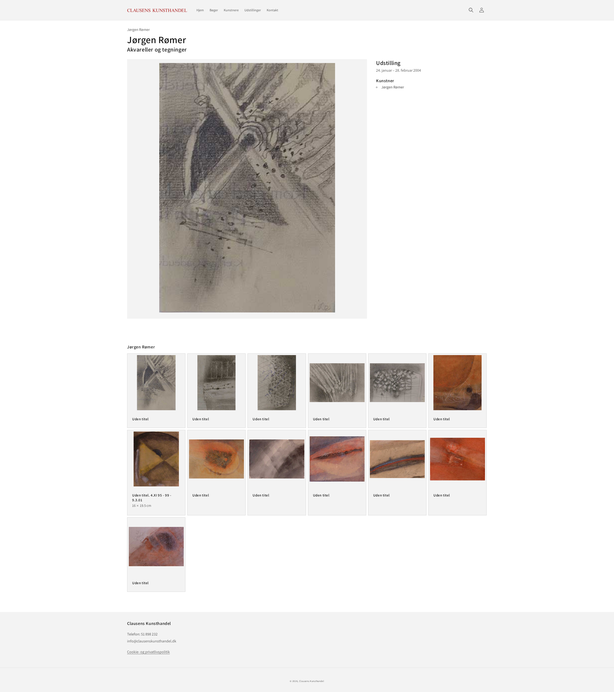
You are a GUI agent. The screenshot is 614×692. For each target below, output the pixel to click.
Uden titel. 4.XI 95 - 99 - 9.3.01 (151, 497)
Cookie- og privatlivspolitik (148, 651)
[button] (471, 10)
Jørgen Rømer (392, 87)
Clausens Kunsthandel (311, 681)
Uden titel (140, 419)
